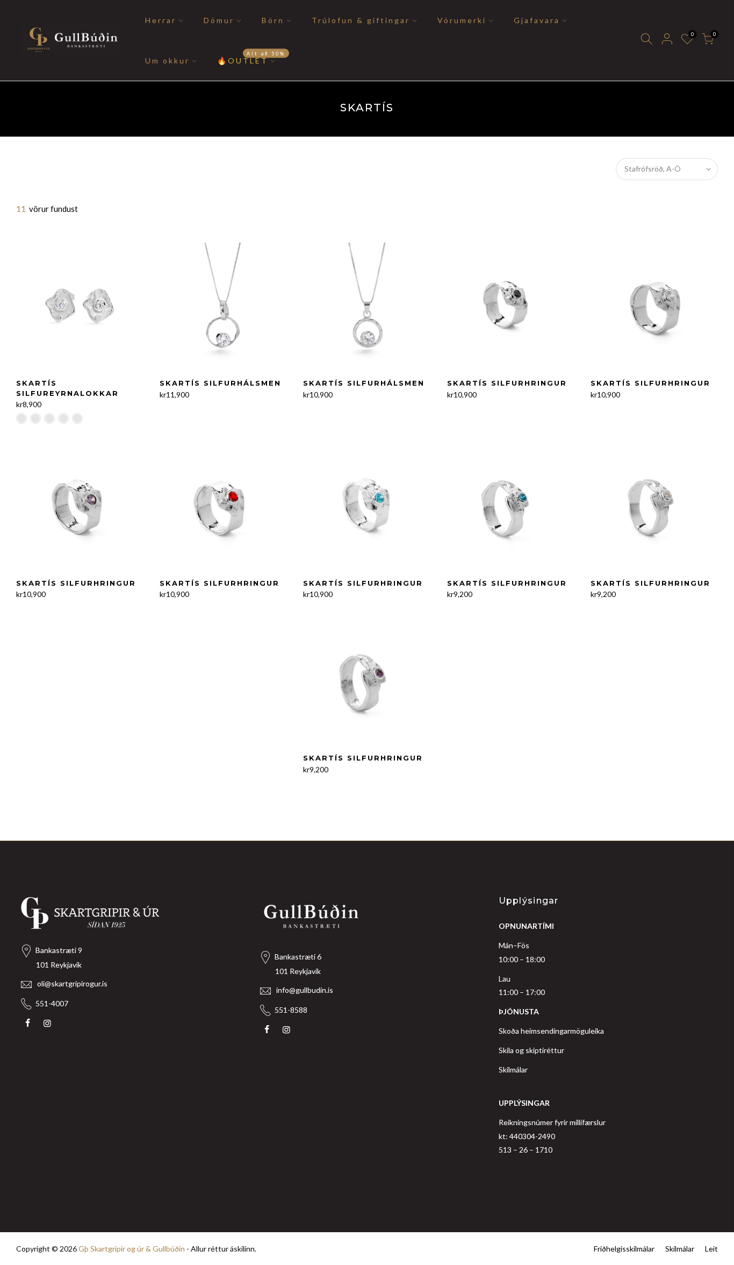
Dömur (219, 20)
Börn (273, 20)
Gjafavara (537, 20)
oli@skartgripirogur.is (72, 983)
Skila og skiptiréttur (531, 1050)
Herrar (160, 20)
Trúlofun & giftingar (361, 20)
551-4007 (51, 1003)
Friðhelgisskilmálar (624, 1248)
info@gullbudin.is (304, 989)
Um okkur (167, 60)
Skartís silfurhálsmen (220, 383)
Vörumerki (461, 20)
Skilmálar (513, 1069)
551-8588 (291, 1009)
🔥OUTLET (251, 57)
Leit (711, 1248)
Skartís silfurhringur (507, 383)
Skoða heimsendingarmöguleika (551, 1030)
